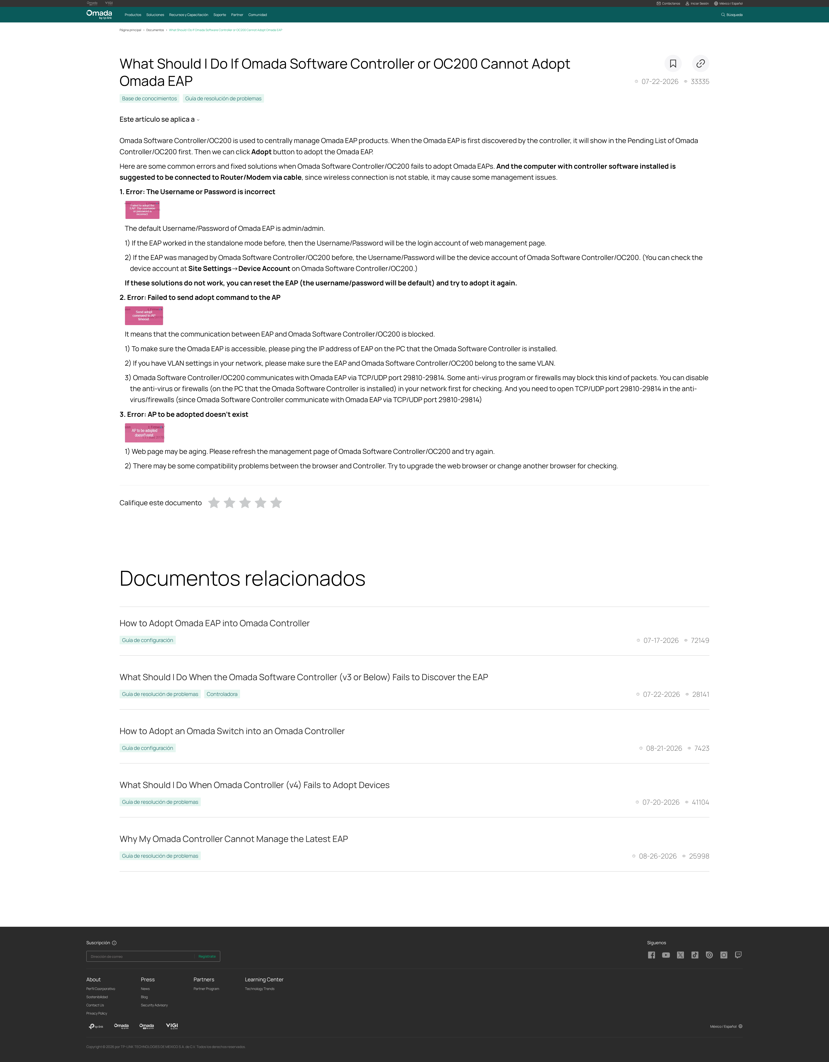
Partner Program (206, 988)
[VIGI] (172, 1026)
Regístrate (207, 956)
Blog (144, 996)
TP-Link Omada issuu (709, 955)
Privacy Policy (96, 1013)
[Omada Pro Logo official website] (92, 3)
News (145, 988)
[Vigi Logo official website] (108, 3)
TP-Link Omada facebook (651, 955)
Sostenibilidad (97, 996)
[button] (668, 3)
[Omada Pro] (146, 1026)
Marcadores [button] (673, 63)
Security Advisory (154, 1005)
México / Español (723, 1026)
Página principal (130, 30)
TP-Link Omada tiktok (695, 955)
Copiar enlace (700, 63)
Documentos (155, 30)
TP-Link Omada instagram (724, 955)
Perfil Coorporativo (100, 988)
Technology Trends (259, 988)
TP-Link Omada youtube (666, 955)
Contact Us (95, 1005)
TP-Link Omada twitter (680, 955)
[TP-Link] (96, 1026)
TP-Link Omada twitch (738, 955)
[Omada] (121, 1026)
